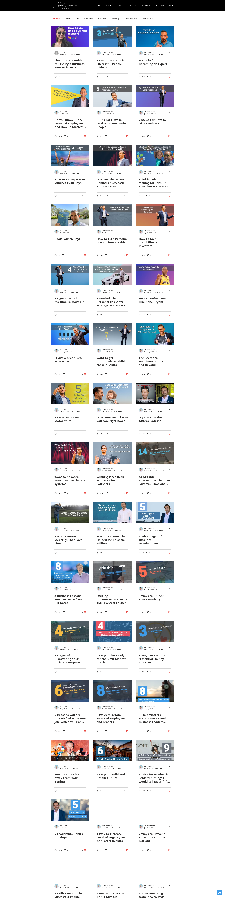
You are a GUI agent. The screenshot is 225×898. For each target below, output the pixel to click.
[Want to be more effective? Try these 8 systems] (70, 453)
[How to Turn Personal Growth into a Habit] (112, 215)
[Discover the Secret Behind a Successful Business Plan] (112, 155)
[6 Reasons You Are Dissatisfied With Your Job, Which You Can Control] (70, 691)
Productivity (131, 18)
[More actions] (85, 53)
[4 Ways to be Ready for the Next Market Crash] (112, 631)
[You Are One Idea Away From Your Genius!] (70, 750)
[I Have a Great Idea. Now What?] (70, 334)
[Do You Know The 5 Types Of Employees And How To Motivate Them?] (70, 96)
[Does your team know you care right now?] (112, 393)
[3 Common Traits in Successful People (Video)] (112, 36)
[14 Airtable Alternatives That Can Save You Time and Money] (155, 453)
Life (77, 18)
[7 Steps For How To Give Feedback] (155, 96)
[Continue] (219, 892)
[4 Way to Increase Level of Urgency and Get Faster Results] (112, 810)
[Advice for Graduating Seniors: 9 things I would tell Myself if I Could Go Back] (155, 750)
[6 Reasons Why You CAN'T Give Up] (112, 869)
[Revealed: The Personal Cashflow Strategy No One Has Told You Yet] (112, 274)
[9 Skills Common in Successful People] (70, 869)
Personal (102, 18)
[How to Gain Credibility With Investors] (155, 215)
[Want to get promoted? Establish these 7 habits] (112, 334)
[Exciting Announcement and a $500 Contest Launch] (112, 572)
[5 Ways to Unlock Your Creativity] (155, 572)
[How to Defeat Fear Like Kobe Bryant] (155, 274)
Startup (116, 18)
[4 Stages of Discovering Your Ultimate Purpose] (70, 631)
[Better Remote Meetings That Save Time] (70, 512)
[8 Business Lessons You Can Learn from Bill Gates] (70, 572)
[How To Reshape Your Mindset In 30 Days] (70, 155)
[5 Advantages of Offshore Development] (155, 512)
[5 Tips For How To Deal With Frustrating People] (112, 96)
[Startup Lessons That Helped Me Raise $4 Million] (112, 512)
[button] (170, 19)
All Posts (55, 18)
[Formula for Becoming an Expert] (155, 36)
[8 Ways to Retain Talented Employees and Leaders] (112, 691)
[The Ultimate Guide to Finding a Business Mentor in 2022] (70, 36)
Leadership (147, 18)
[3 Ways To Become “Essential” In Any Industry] (155, 631)
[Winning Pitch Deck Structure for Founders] (112, 453)
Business (88, 18)
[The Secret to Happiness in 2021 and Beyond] (155, 334)
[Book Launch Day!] (70, 215)
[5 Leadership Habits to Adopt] (70, 810)
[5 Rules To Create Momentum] (70, 393)
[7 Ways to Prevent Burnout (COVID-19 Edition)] (155, 810)
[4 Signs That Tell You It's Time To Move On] (70, 274)
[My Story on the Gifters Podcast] (155, 393)
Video (67, 18)
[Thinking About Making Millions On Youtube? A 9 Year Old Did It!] (155, 155)
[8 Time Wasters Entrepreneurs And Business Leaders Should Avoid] (155, 691)
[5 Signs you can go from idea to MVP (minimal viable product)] (155, 869)
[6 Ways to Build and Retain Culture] (112, 750)
